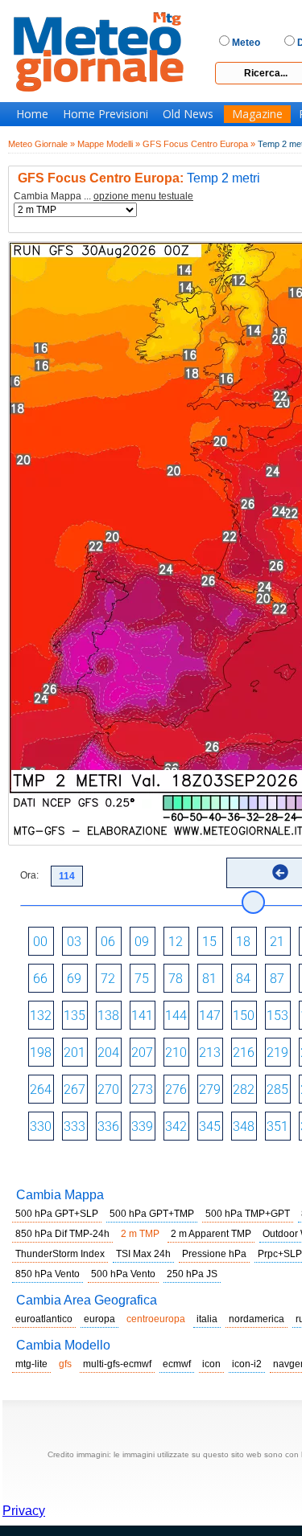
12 (175, 941)
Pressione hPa (214, 1254)
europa (99, 1319)
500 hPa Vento (123, 1274)
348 (243, 1126)
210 (176, 1052)
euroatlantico (43, 1319)
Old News (188, 114)
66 (40, 978)
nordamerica (256, 1319)
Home (32, 114)
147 (210, 1015)
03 (74, 941)
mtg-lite (31, 1364)
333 (74, 1126)
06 (108, 941)
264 (41, 1089)
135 (74, 1015)
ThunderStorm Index (60, 1254)
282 (243, 1089)
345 (210, 1126)
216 (243, 1052)
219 (277, 1052)
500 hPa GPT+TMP (152, 1213)
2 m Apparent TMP (211, 1233)
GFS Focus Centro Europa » (199, 144)
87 (277, 978)
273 (142, 1089)
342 (176, 1126)
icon (211, 1364)
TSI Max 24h (143, 1254)
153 (277, 1015)
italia (207, 1319)
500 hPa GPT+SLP (56, 1213)
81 (209, 978)
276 (176, 1089)
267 (74, 1089)
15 (209, 941)
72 (108, 978)
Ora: (29, 875)
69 (74, 978)
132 (41, 1015)
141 (142, 1015)
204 (108, 1052)
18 (243, 941)
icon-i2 (247, 1364)
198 (41, 1052)
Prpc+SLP (280, 1254)
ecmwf (177, 1364)
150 (243, 1015)
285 (277, 1089)
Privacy (23, 1511)
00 (40, 941)
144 (176, 1015)
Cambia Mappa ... (103, 196)
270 (108, 1089)
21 (277, 941)
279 (210, 1089)
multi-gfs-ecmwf (117, 1364)
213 (210, 1052)
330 (41, 1126)
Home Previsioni (105, 114)
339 (142, 1126)
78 (175, 978)
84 (243, 978)
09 (141, 941)
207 (142, 1052)
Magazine (257, 114)
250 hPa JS (192, 1274)
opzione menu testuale (143, 196)
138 (108, 1015)
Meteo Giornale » (41, 144)
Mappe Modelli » (108, 144)
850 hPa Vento (47, 1274)
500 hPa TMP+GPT (247, 1213)
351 (277, 1126)
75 (141, 978)
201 (74, 1052)
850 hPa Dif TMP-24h (62, 1233)
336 (108, 1126)
